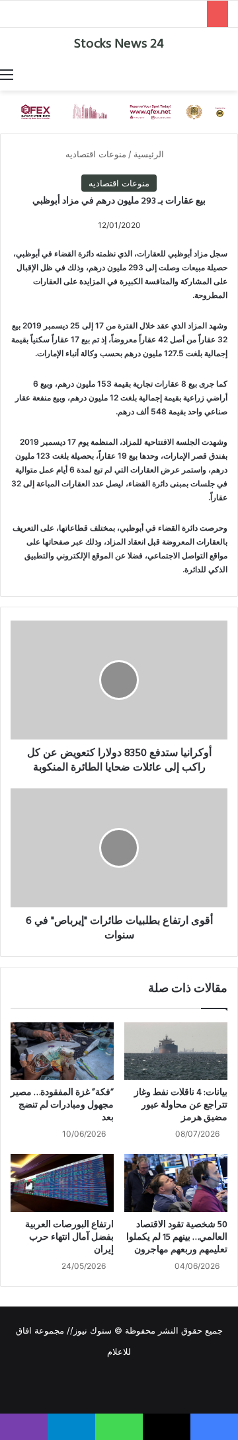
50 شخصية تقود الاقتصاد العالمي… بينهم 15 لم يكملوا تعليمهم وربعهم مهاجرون (176, 1237)
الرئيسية (150, 154)
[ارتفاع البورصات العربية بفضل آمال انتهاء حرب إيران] (62, 1183)
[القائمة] (6, 74)
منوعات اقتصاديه (95, 154)
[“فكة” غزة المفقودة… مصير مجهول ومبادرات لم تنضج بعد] (62, 1051)
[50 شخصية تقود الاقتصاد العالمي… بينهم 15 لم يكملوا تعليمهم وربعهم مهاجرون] (175, 1183)
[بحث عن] (231, 74)
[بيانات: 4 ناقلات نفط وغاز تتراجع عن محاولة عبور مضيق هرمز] (175, 1051)
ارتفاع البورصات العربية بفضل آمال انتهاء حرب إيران (69, 1237)
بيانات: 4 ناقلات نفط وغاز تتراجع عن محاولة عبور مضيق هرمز (180, 1105)
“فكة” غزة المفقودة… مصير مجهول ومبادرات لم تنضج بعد (62, 1105)
